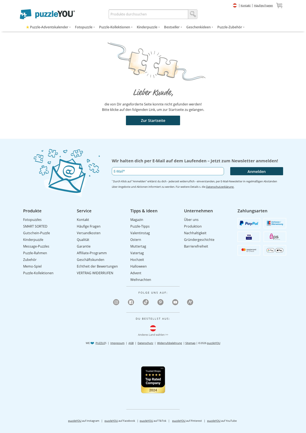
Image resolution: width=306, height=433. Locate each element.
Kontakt (246, 5)
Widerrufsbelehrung (169, 343)
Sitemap (190, 343)
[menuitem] (47, 27)
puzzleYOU (213, 343)
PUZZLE (100, 343)
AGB (131, 343)
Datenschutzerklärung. (220, 187)
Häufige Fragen (263, 5)
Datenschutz (145, 343)
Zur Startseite (153, 120)
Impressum (117, 343)
